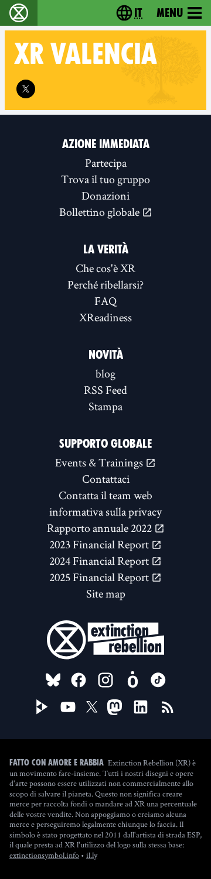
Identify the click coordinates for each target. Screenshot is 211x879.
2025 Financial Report (100, 577)
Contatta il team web (105, 495)
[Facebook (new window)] (78, 680)
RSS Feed (105, 389)
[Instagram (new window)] (105, 680)
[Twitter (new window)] (25, 89)
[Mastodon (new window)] (114, 707)
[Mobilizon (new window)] (132, 680)
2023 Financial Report (100, 544)
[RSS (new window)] (167, 706)
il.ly (91, 855)
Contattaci (106, 478)
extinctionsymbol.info (44, 855)
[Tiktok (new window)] (158, 680)
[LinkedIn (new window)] (140, 706)
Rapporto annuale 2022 (100, 527)
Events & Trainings (100, 462)
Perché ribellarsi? (105, 284)
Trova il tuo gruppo (105, 179)
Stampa (105, 406)
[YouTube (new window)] (68, 706)
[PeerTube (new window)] (42, 707)
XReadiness (105, 317)
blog (105, 373)
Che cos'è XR (105, 268)
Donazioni (105, 195)
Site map (105, 593)
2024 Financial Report (100, 560)
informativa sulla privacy (105, 511)
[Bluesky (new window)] (53, 680)
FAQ (105, 300)
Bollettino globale (100, 211)
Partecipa (106, 162)
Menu (169, 13)
